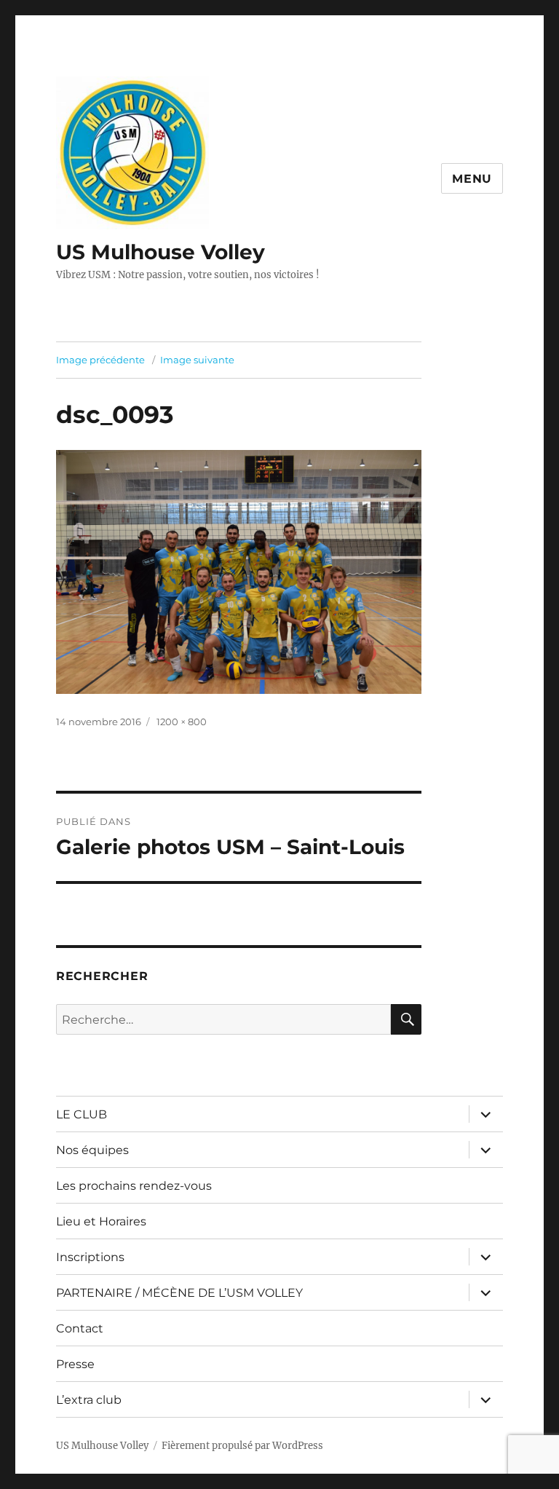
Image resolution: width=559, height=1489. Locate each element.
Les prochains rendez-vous (134, 1186)
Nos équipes (92, 1150)
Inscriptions (90, 1257)
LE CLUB (81, 1114)
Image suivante (197, 360)
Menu (472, 179)
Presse (75, 1364)
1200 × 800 (181, 721)
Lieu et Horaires (101, 1221)
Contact (79, 1328)
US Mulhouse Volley (160, 252)
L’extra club (89, 1400)
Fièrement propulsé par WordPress (242, 1445)
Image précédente (100, 360)
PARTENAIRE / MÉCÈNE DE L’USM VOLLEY (179, 1293)
